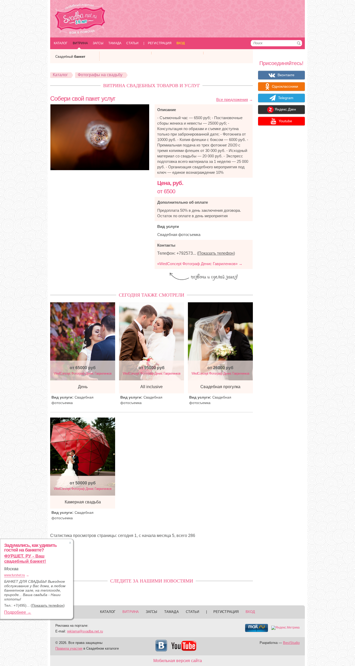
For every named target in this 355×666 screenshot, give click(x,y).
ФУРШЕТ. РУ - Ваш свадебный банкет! (25, 559)
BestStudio (291, 643)
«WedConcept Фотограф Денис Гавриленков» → (199, 263)
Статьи (132, 43)
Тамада (114, 43)
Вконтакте (285, 75)
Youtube (285, 121)
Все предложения (232, 99)
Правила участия (68, 648)
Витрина (80, 43)
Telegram (285, 98)
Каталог (61, 43)
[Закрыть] (70, 543)
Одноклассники (284, 86)
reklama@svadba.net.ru (85, 631)
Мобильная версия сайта (177, 660)
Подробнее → (17, 612)
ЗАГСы (98, 43)
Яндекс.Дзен (285, 109)
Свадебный (70, 57)
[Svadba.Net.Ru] (80, 19)
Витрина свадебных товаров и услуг (151, 85)
